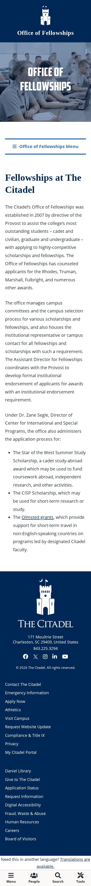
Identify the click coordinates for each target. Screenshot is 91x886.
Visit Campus (17, 718)
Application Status (22, 787)
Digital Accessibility (23, 804)
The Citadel (36, 667)
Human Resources (22, 821)
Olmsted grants (37, 517)
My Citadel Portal (21, 752)
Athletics (13, 709)
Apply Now (15, 701)
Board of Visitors (20, 838)
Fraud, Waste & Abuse (25, 813)
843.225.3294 (45, 648)
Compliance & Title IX (25, 735)
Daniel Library (18, 770)
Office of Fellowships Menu (48, 146)
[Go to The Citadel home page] (45, 15)
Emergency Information (27, 692)
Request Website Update (28, 726)
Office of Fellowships (45, 33)
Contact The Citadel (23, 684)
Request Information (24, 796)
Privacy (11, 743)
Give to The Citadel (22, 779)
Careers (12, 830)
